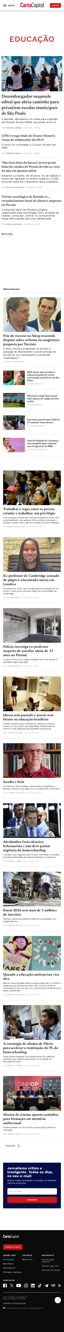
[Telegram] (46, 1285)
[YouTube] (18, 1285)
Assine (55, 5)
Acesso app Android (48, 1260)
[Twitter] (11, 1285)
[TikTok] (40, 1286)
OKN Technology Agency (33, 1308)
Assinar (32, 1200)
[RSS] (59, 1285)
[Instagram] (26, 1286)
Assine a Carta (12, 1247)
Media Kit (27, 1259)
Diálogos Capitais (12, 1272)
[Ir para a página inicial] (32, 5)
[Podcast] (53, 1285)
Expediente (9, 1268)
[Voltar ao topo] (58, 1300)
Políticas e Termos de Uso (14, 1303)
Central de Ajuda (51, 1270)
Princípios (8, 1259)
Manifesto (8, 1264)
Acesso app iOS (50, 1266)
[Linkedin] (33, 1285)
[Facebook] (5, 1285)
